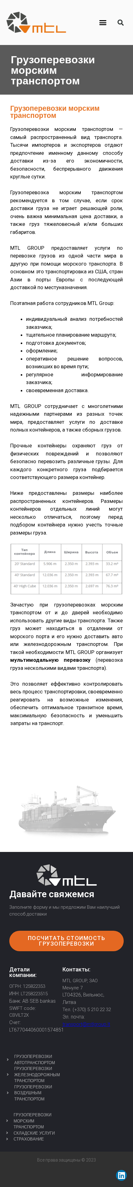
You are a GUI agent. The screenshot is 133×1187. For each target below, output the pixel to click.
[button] (103, 23)
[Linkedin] (121, 1175)
